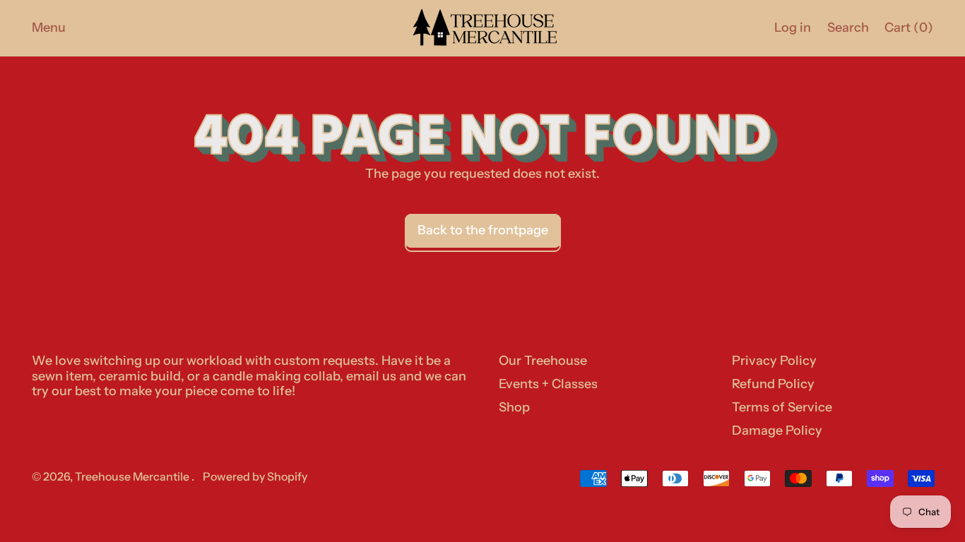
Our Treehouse (543, 360)
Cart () (908, 31)
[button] (848, 28)
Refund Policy (773, 384)
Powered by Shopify (255, 476)
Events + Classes (548, 384)
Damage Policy (777, 430)
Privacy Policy (774, 360)
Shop (514, 407)
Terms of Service (782, 407)
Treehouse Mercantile (133, 476)
